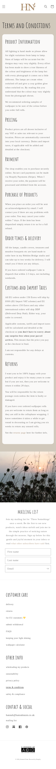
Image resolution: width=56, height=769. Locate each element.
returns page (19, 433)
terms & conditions (15, 687)
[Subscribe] (47, 568)
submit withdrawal (14, 624)
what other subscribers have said (27, 543)
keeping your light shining (18, 638)
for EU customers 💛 (16, 618)
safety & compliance (15, 694)
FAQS (8, 631)
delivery (10, 604)
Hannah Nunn (24, 759)
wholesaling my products (17, 667)
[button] (3, 6)
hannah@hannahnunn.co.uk (20, 715)
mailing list (11, 720)
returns (9, 611)
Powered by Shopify (35, 759)
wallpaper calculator (15, 645)
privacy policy (12, 680)
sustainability (12, 674)
